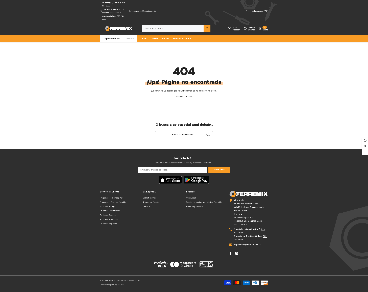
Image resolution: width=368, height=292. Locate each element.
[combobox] (173, 28)
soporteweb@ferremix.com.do (144, 11)
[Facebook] (230, 253)
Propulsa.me (118, 285)
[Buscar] (176, 28)
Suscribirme (219, 170)
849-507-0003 (118, 9)
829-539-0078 (115, 13)
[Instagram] (237, 253)
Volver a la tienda (184, 97)
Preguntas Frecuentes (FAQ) (257, 11)
